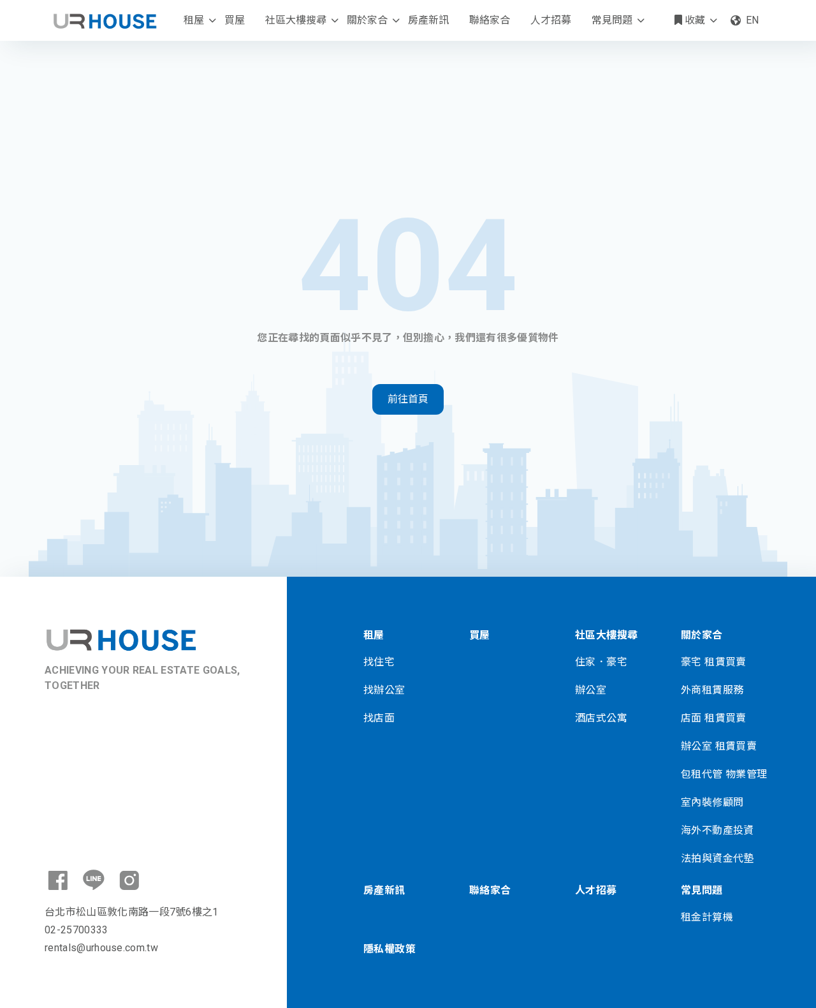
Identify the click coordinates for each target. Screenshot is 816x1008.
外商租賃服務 (712, 690)
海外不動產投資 (717, 830)
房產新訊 (428, 20)
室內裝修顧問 (712, 802)
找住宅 (379, 662)
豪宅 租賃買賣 (714, 662)
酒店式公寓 (601, 718)
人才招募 (550, 20)
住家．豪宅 (601, 662)
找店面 (379, 718)
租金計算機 (707, 917)
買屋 (234, 20)
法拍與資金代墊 (717, 858)
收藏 (693, 20)
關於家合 (367, 20)
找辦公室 (384, 690)
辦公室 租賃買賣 (719, 746)
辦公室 (590, 690)
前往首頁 (408, 399)
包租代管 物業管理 (724, 774)
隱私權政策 (389, 949)
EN (752, 20)
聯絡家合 (489, 20)
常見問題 (612, 20)
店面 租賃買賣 (714, 718)
